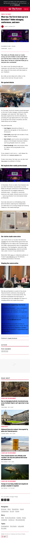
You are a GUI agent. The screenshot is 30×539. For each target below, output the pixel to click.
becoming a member (20, 327)
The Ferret (7, 534)
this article (4, 161)
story (12, 255)
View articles (4, 351)
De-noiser (3, 528)
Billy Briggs (4, 488)
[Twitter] (5, 500)
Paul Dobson (4, 461)
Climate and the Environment (8, 398)
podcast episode (14, 155)
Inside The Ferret (6, 14)
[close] (28, 3)
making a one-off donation (8, 329)
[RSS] (8, 500)
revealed (3, 241)
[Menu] (2, 9)
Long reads (21, 526)
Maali (23, 534)
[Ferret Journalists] (2, 26)
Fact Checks (13, 526)
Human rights (4, 426)
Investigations (5, 526)
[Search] (5, 9)
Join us (26, 9)
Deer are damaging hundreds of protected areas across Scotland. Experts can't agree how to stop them (14, 403)
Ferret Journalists (9, 26)
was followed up (10, 256)
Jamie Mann (4, 407)
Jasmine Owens (5, 433)
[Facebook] (2, 500)
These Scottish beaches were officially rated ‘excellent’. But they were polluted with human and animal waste (14, 457)
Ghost (19, 534)
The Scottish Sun (11, 249)
